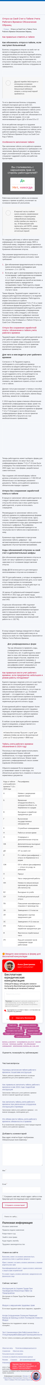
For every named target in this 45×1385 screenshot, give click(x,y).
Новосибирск (7, 1378)
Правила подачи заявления (13, 1230)
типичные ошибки (16, 1044)
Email (4, 1184)
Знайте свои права (9, 1237)
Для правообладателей (27, 1360)
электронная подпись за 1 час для (26, 1046)
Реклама (5, 1360)
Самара (11, 1380)
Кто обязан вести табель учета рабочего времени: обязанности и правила (19, 1120)
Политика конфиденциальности (25, 1348)
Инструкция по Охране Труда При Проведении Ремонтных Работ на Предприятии (17, 1290)
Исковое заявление (10, 1226)
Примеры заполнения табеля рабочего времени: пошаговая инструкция (19, 1071)
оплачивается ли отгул (25, 1042)
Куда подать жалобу (10, 1241)
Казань (25, 1378)
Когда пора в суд (9, 1234)
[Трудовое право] (22, 7)
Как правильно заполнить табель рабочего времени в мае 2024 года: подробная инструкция (21, 1087)
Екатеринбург (17, 1378)
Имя (4, 1170)
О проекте (13, 1360)
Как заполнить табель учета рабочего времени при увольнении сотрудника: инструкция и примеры (19, 1104)
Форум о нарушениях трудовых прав (18, 1305)
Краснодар (30, 1380)
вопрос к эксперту (9, 1042)
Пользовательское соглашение (12, 1354)
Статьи (6, 29)
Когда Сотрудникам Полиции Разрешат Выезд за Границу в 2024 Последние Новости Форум (22, 1317)
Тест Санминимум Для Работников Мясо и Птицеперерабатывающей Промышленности (22, 1333)
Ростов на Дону (20, 1380)
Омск (6, 1380)
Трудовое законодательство (13, 1244)
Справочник (6, 1351)
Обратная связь (7, 1348)
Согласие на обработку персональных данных (17, 1357)
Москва (25, 1376)
